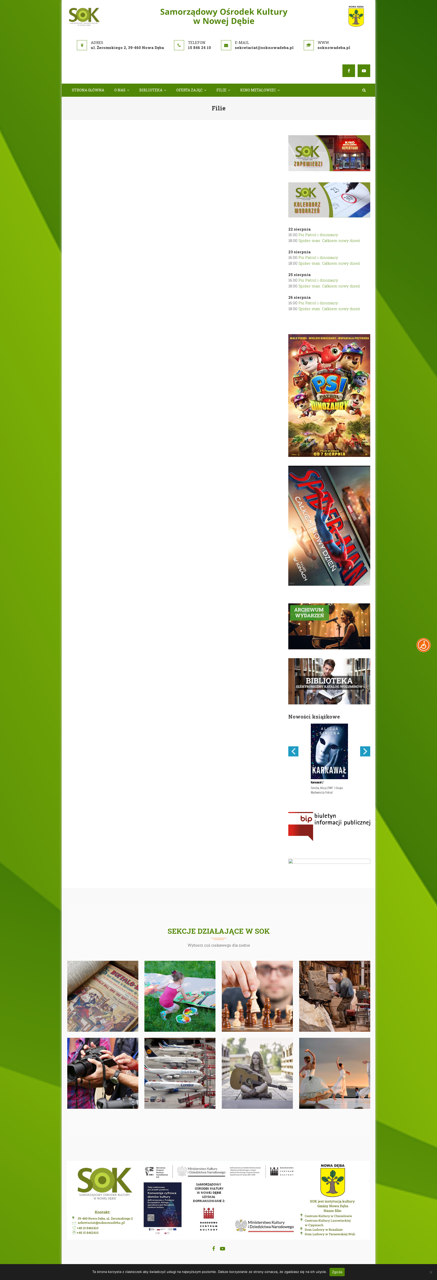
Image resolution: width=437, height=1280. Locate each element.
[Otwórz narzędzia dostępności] (423, 645)
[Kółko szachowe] (257, 995)
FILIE (221, 90)
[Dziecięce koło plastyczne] (180, 995)
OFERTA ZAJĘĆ (189, 90)
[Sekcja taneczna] (334, 1072)
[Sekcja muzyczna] (257, 1072)
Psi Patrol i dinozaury (318, 234)
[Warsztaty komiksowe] (103, 995)
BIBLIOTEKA (150, 90)
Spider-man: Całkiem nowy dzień (329, 240)
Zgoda (337, 1272)
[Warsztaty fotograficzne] (103, 1072)
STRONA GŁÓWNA (88, 90)
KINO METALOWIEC (258, 90)
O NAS (119, 90)
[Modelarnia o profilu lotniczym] (180, 1072)
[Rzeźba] (334, 995)
